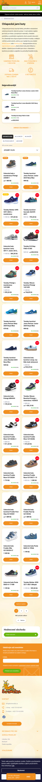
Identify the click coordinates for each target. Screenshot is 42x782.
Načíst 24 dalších (21, 604)
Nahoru (23, 620)
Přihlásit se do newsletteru (12, 671)
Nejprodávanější (8, 141)
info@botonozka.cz (12, 703)
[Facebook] (3, 716)
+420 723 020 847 (16, 707)
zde (13, 766)
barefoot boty (18, 43)
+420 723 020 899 (17, 711)
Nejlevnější (18, 136)
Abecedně (19, 141)
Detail (11, 187)
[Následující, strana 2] (21, 611)
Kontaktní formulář (12, 723)
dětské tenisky (6, 43)
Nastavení (21, 770)
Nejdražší (28, 136)
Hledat (37, 8)
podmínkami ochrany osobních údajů (29, 665)
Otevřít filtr (9, 150)
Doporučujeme (7, 136)
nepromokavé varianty (8, 46)
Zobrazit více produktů (21, 127)
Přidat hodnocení (10, 634)
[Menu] (39, 2)
